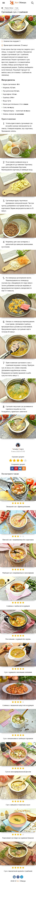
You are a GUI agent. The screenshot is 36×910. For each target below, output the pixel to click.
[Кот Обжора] (12, 3)
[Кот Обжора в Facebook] (18, 876)
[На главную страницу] (2, 8)
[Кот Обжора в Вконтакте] (14, 876)
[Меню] (3, 3)
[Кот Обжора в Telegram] (21, 876)
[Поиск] (32, 3)
